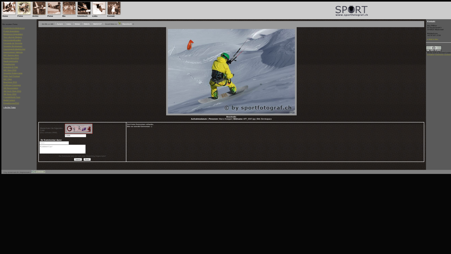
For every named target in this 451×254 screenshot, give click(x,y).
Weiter (77, 24)
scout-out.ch (13, 172)
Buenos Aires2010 (11, 58)
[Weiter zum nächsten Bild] (231, 115)
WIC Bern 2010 (9, 70)
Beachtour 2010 (10, 82)
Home (5, 16)
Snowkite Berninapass (12, 46)
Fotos (20, 16)
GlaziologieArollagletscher (14, 49)
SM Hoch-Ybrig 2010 (12, 91)
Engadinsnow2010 (11, 103)
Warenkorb (127, 24)
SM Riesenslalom (10, 88)
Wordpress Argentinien (13, 34)
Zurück (60, 24)
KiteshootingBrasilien (12, 40)
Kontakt (111, 16)
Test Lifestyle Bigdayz (12, 37)
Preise (50, 16)
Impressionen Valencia (13, 52)
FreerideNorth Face (11, 97)
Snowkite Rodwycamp (12, 73)
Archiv (35, 16)
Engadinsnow (9, 64)
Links (94, 16)
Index (68, 24)
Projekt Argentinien (11, 31)
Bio (64, 16)
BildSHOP (97, 24)
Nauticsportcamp (10, 61)
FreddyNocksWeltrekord (13, 28)
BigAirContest (9, 100)
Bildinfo (87, 24)
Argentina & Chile (10, 67)
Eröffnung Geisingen (12, 85)
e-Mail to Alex (432, 39)
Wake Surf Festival (11, 76)
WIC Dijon (7, 79)
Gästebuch (82, 16)
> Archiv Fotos (9, 107)
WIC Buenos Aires (11, 55)
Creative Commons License (439, 55)
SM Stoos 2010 (9, 94)
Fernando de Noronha (12, 43)
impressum (25, 172)
